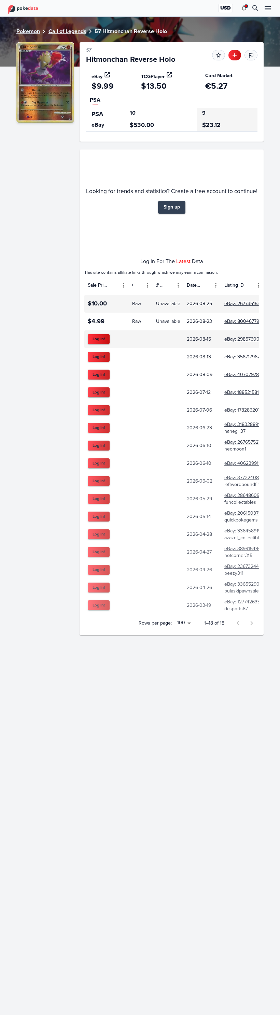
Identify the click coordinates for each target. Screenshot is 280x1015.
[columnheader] (106, 285)
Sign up (172, 207)
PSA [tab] (95, 100)
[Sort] (113, 285)
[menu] (243, 8)
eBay (97, 76)
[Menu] (123, 285)
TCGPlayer (153, 76)
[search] (255, 8)
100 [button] (181, 622)
